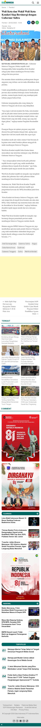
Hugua (34, 244)
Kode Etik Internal (31, 707)
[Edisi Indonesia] (8, 3)
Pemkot (11, 7)
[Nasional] (37, 603)
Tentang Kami (7, 705)
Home (4, 7)
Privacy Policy (24, 710)
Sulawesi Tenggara (9, 251)
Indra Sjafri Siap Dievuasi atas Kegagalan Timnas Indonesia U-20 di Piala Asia (9, 306)
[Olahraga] (37, 514)
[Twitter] (17, 721)
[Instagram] (23, 721)
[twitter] (33, 22)
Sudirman (21, 247)
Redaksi (17, 705)
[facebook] (28, 22)
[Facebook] (13, 721)
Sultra (20, 251)
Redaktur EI (11, 28)
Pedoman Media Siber (29, 705)
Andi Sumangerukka (9, 244)
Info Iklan (14, 710)
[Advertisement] (20, 276)
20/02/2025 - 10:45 (15, 23)
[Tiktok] (27, 721)
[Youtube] (20, 721)
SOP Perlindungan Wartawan (13, 707)
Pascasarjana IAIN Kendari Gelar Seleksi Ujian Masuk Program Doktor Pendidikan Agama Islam (31, 307)
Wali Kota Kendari (31, 251)
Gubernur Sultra (24, 244)
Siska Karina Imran (8, 247)
